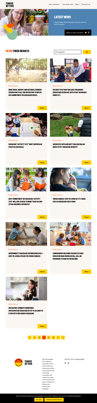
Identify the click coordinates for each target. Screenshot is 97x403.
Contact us (86, 4)
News (77, 4)
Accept (38, 400)
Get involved (54, 4)
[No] (95, 398)
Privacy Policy (80, 359)
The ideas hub (67, 4)
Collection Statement (54, 400)
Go (87, 52)
